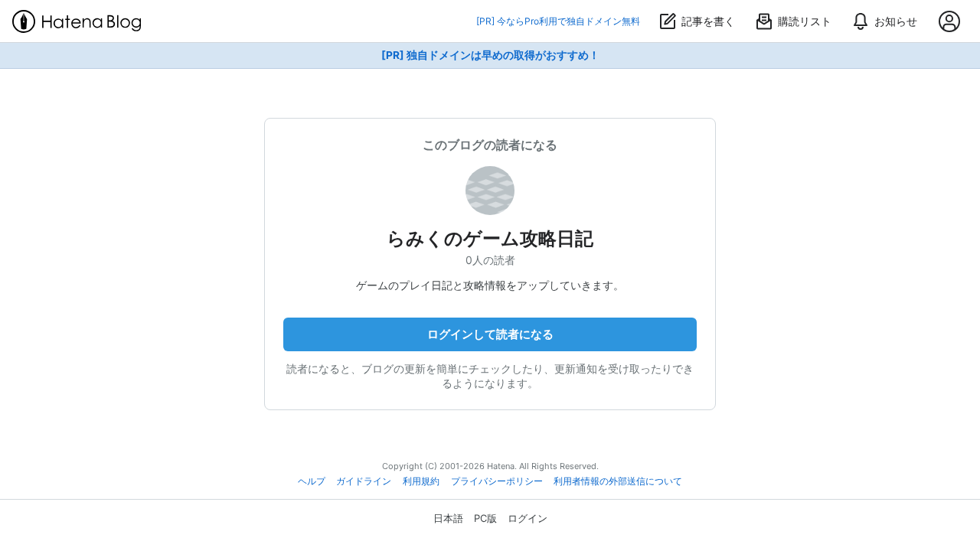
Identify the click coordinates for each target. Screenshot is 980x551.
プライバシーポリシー (497, 481)
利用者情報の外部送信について (618, 481)
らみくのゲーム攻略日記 (490, 238)
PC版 (485, 518)
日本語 (448, 518)
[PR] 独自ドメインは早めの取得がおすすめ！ (490, 55)
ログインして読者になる (490, 334)
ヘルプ (311, 481)
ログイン (527, 518)
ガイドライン (363, 481)
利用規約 (421, 481)
